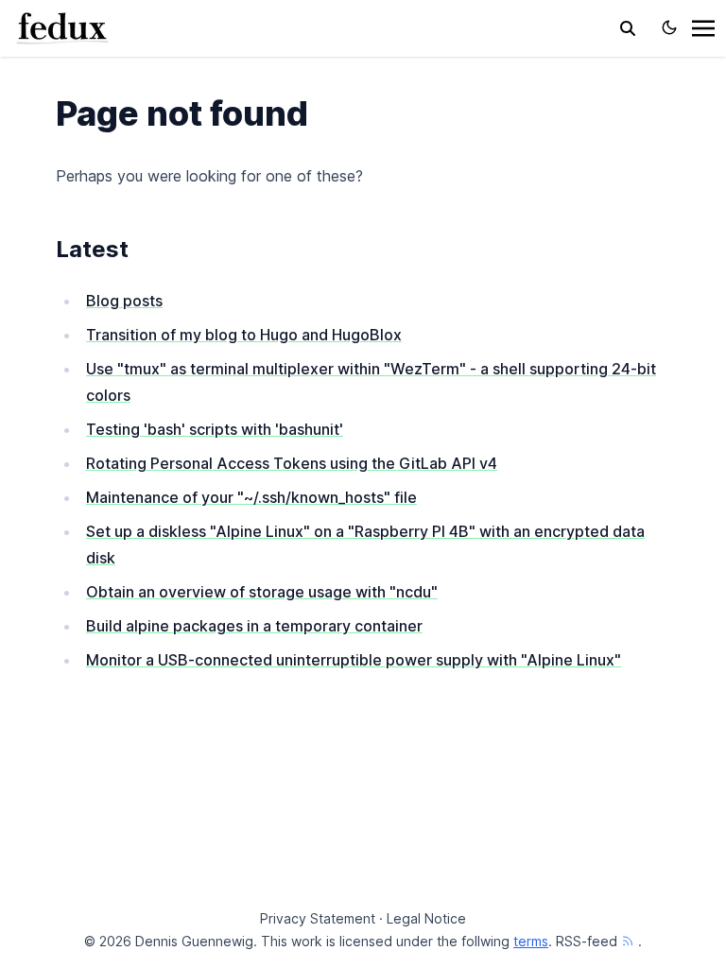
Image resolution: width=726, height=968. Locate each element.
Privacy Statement (317, 918)
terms (530, 941)
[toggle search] (628, 28)
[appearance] (669, 27)
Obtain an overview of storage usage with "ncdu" (262, 591)
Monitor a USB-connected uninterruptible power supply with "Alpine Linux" (353, 659)
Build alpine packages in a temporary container (254, 625)
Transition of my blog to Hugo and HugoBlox (244, 334)
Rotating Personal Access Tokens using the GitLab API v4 (291, 463)
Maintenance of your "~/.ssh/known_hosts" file (251, 497)
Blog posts (124, 300)
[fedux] (62, 26)
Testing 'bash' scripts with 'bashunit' (214, 429)
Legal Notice (426, 918)
